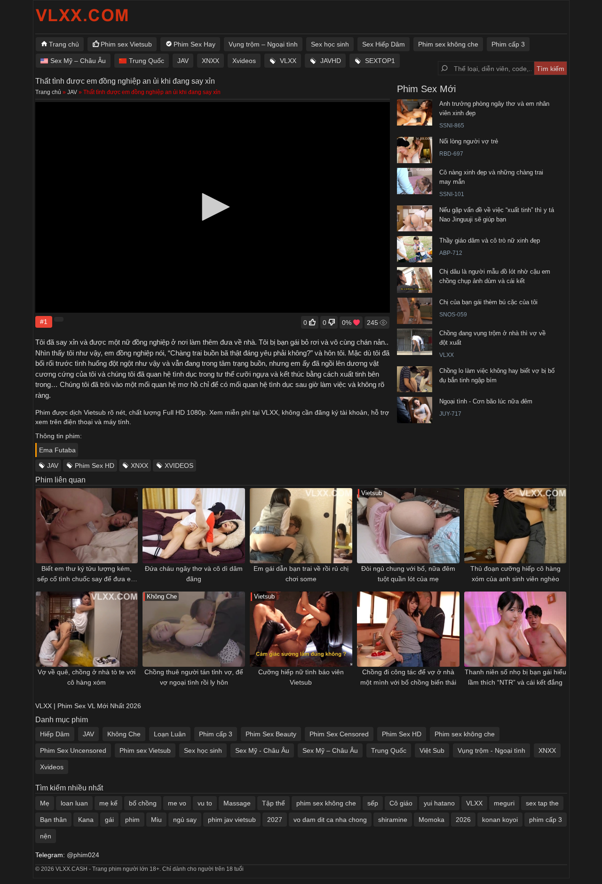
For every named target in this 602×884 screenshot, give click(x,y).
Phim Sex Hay (194, 44)
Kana (86, 819)
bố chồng (143, 803)
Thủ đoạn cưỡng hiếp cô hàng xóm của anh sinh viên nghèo (515, 574)
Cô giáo (400, 803)
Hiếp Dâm (55, 734)
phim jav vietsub (232, 819)
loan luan (74, 803)
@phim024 (83, 855)
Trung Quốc (146, 60)
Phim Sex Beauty (271, 734)
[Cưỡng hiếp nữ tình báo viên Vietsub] (301, 629)
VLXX (288, 60)
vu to (205, 803)
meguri (504, 803)
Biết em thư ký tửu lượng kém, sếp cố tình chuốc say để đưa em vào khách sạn (86, 574)
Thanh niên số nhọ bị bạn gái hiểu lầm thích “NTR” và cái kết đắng (515, 677)
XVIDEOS (179, 465)
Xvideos (244, 60)
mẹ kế (108, 803)
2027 (274, 819)
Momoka (431, 819)
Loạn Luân (170, 734)
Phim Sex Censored (339, 734)
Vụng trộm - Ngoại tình (491, 750)
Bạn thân (53, 819)
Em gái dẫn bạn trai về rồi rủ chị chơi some (301, 574)
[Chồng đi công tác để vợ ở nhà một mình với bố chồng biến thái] (408, 629)
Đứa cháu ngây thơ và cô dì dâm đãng (194, 574)
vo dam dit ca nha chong (330, 819)
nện (45, 836)
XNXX (210, 60)
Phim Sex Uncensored (73, 750)
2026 (463, 819)
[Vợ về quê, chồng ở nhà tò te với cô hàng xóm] (87, 629)
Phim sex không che (448, 44)
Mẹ (44, 803)
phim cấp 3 (545, 819)
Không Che (124, 734)
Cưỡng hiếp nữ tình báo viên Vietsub (301, 677)
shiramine (392, 819)
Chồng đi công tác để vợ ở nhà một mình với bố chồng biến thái (408, 677)
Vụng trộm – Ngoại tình (263, 44)
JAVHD (330, 60)
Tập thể (273, 803)
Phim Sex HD (94, 465)
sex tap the (542, 803)
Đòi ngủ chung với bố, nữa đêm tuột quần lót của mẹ (408, 574)
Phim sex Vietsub (126, 44)
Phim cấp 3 (508, 44)
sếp (372, 803)
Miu (156, 819)
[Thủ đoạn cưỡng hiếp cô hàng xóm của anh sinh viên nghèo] (515, 525)
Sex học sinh (330, 44)
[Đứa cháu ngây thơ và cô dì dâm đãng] (194, 525)
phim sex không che (326, 803)
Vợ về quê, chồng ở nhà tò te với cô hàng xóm (86, 677)
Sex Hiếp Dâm (383, 44)
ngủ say (185, 819)
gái (109, 819)
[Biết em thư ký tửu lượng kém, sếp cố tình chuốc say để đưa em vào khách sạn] (87, 525)
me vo (177, 803)
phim (132, 819)
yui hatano (439, 803)
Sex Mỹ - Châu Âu (262, 750)
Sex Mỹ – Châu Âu (78, 60)
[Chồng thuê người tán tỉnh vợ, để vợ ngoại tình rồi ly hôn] (194, 629)
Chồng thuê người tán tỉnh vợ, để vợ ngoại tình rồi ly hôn (193, 677)
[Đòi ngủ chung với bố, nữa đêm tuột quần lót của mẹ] (408, 525)
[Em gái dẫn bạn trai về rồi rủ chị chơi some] (301, 525)
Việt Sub (432, 750)
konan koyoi (500, 819)
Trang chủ (64, 44)
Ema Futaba (57, 450)
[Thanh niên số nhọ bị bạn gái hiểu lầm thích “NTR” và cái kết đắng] (515, 629)
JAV (183, 60)
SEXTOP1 (380, 60)
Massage (237, 803)
